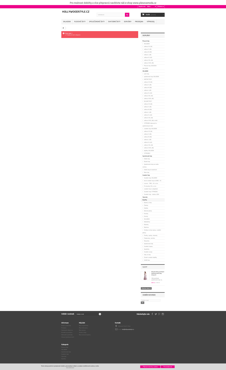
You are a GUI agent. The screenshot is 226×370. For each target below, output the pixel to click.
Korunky (146, 213)
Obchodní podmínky (67, 334)
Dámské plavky (148, 211)
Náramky (146, 224)
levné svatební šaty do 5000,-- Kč (152, 180)
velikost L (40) (147, 54)
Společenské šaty (97, 21)
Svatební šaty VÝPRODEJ (151, 191)
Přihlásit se (161, 6)
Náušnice (146, 227)
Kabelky (146, 208)
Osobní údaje (82, 332)
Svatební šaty (114, 21)
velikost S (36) (147, 49)
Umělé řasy (147, 260)
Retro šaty (146, 172)
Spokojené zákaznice (67, 330)
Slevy (145, 267)
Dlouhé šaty (147, 161)
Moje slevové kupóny (85, 334)
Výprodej (144, 197)
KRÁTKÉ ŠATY (148, 79)
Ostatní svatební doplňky (150, 257)
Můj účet (82, 323)
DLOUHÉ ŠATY (148, 101)
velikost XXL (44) (148, 60)
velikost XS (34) (148, 46)
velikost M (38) (148, 52)
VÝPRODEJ (150, 21)
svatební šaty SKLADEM (150, 128)
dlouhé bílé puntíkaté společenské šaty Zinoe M (157, 273)
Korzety (146, 216)
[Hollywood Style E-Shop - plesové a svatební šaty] (77, 12)
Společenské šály (148, 243)
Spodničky (146, 249)
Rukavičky (146, 241)
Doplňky (127, 21)
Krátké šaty (147, 158)
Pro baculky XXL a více (150, 186)
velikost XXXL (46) (149, 63)
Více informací (70, 367)
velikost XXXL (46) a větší (150, 120)
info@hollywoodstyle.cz (128, 329)
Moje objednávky (83, 325)
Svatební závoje (148, 252)
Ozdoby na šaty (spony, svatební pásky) (151, 231)
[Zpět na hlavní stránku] (63, 28)
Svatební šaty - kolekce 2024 (151, 194)
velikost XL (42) (148, 57)
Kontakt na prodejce (66, 332)
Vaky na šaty (147, 254)
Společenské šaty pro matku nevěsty (150, 166)
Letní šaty (146, 74)
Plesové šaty (79, 21)
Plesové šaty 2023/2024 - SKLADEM (149, 67)
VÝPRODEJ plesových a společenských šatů (149, 125)
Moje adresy (82, 330)
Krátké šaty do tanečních (150, 169)
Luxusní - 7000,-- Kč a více (151, 183)
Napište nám (142, 6)
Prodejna (139, 21)
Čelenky (146, 205)
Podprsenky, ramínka (149, 238)
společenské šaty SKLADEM (151, 76)
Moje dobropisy (83, 328)
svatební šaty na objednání (151, 189)
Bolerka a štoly (148, 202)
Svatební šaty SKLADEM (150, 178)
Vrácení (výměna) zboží (67, 337)
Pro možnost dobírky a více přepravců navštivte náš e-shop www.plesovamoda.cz (113, 3)
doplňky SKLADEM (149, 150)
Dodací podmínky (66, 325)
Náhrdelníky (147, 221)
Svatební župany (148, 246)
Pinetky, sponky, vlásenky (150, 235)
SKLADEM (67, 21)
